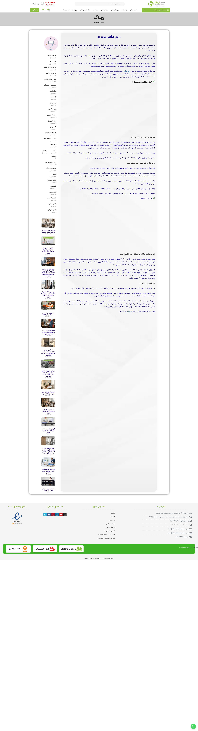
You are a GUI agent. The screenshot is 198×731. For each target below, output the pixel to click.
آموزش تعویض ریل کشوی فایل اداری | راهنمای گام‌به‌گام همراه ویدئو (48, 250)
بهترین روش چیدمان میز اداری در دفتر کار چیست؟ (48, 231)
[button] (193, 726)
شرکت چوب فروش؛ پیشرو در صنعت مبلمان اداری (48, 411)
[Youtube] (61, 514)
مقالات (96, 22)
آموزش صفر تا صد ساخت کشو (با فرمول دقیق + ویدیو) (48, 430)
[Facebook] (49, 514)
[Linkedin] (57, 514)
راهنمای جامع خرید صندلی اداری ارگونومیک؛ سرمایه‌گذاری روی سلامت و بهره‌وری (48, 352)
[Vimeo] (45, 514)
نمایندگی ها (35, 10)
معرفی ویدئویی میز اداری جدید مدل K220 (48, 489)
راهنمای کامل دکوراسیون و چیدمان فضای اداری (48, 393)
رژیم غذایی (127, 71)
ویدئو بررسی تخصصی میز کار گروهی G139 (48, 314)
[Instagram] (65, 514)
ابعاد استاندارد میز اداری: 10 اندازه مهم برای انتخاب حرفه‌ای (48, 471)
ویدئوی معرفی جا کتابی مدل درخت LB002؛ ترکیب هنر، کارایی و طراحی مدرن (48, 373)
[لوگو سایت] (156, 4)
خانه (102, 22)
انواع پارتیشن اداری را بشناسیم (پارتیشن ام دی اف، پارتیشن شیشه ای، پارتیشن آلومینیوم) (48, 451)
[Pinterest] (53, 514)
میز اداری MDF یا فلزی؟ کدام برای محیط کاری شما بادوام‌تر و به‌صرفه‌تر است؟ (48, 294)
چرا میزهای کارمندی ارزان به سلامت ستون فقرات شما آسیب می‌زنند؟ (48, 332)
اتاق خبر (129, 311)
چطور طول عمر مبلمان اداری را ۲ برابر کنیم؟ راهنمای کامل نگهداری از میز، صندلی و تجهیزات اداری (48, 272)
